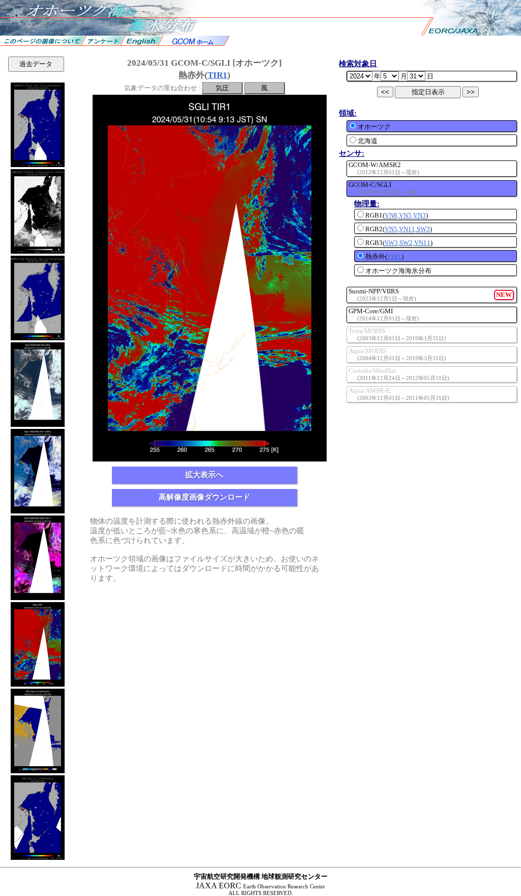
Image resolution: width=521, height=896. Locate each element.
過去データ (35, 64)
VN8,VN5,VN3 (405, 215)
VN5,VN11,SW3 (407, 229)
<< (385, 92)
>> (471, 92)
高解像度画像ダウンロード (204, 497)
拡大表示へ (204, 475)
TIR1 (217, 75)
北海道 (368, 141)
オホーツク (374, 126)
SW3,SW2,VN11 (407, 243)
